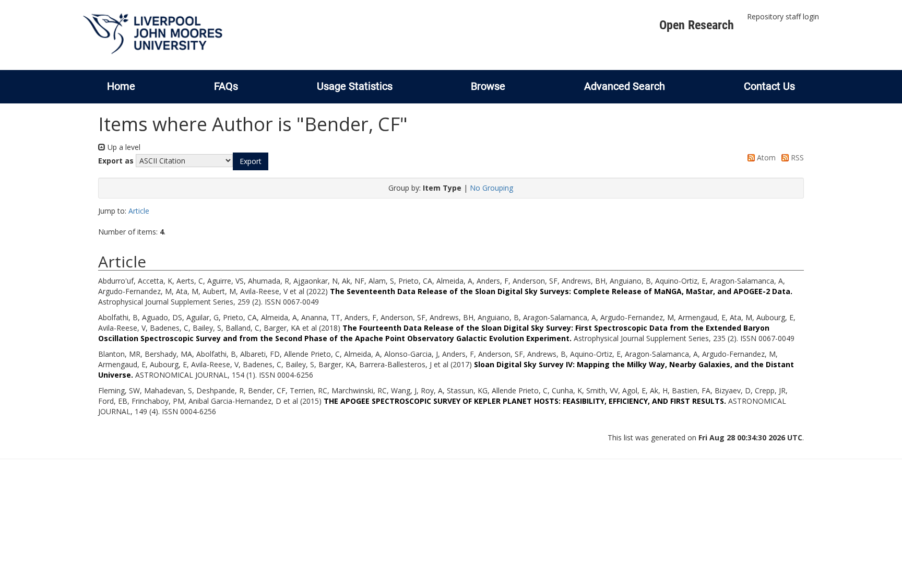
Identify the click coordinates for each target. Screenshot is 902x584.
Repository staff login (783, 16)
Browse (488, 86)
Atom (765, 157)
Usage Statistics (355, 86)
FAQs (226, 86)
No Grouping (491, 188)
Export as (116, 161)
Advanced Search (624, 86)
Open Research (696, 25)
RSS (796, 157)
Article (138, 211)
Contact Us (769, 86)
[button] (250, 161)
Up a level (122, 147)
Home (121, 86)
